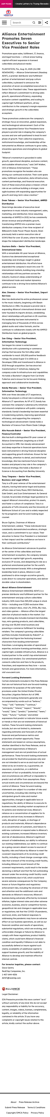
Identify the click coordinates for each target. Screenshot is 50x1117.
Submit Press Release (15, 1107)
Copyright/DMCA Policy (17, 1113)
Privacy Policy (37, 1113)
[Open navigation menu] (4, 22)
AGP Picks (6, 4)
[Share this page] (46, 22)
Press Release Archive (29, 1102)
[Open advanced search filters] (40, 22)
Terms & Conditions (36, 1107)
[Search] (34, 22)
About (13, 1102)
